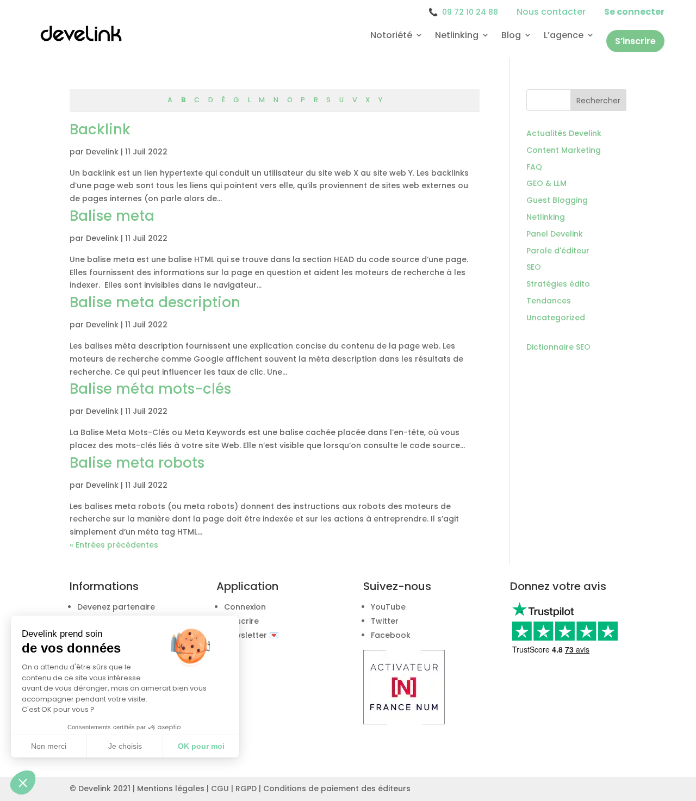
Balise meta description (155, 302)
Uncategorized (555, 317)
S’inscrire (635, 41)
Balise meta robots (137, 463)
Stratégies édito (558, 283)
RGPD (246, 788)
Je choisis (125, 746)
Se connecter (634, 11)
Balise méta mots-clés (150, 389)
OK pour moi (201, 746)
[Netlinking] (404, 721)
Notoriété (391, 35)
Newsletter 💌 (251, 635)
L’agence (563, 35)
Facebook (391, 635)
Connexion (245, 606)
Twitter (385, 621)
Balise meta (112, 216)
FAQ (534, 167)
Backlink (100, 129)
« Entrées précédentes (114, 544)
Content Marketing (563, 150)
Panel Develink (554, 233)
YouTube (388, 606)
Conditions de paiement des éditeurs (337, 788)
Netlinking (456, 35)
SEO (533, 267)
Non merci (48, 746)
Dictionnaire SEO (558, 346)
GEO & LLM (546, 183)
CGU (220, 788)
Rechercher (598, 100)
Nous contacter (551, 11)
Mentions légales (170, 788)
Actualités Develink (563, 133)
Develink (102, 151)
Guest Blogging (557, 200)
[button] (23, 782)
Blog (511, 35)
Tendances (548, 300)
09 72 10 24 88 (463, 12)
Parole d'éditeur (557, 250)
